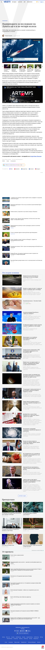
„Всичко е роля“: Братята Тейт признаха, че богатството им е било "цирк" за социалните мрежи (25, 219)
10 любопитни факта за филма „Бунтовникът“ (30, 514)
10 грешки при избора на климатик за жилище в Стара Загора (10, 530)
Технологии (4, 20)
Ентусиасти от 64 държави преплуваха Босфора (21, 576)
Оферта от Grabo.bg (26, 302)
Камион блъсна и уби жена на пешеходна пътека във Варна (30, 276)
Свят (25, 1)
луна (8, 160)
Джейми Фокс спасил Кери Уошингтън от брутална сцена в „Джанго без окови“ (31, 415)
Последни (14, 1)
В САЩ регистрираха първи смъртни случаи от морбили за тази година (32, 325)
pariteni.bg (11, 227)
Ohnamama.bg (9, 638)
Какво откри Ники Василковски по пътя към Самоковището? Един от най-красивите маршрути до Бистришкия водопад (26, 569)
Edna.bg (30, 638)
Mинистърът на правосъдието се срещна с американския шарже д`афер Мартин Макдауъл (31, 363)
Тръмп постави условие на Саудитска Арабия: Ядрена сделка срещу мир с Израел (31, 442)
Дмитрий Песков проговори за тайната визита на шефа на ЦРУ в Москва (31, 468)
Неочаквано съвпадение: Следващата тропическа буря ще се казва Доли (32, 430)
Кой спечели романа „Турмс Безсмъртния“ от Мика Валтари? (32, 546)
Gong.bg (12, 637)
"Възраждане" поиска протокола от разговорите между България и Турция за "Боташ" (32, 390)
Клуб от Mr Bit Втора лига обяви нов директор (20, 597)
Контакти (38, 642)
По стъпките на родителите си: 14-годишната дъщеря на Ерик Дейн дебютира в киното (25, 583)
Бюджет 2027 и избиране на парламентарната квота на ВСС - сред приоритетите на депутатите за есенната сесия (25, 618)
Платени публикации (32, 642)
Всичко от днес (22, 495)
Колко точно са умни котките (17, 555)
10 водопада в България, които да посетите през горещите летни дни (11, 514)
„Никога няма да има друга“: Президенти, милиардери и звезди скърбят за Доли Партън (31, 481)
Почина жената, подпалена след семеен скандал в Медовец (23, 211)
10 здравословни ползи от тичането (31, 529)
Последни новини (10, 273)
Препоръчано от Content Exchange (37, 550)
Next (42, 68)
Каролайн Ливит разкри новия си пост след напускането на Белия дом (26, 260)
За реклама (11, 642)
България (20, 1)
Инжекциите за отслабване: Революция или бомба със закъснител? (30, 338)
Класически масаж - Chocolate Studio (32, 301)
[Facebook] (22, 643)
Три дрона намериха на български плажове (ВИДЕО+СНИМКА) (24, 610)
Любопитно (29, 1)
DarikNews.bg (18, 637)
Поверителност (24, 642)
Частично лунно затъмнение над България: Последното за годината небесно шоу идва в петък (31, 376)
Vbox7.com (8, 637)
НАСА (4, 160)
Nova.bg (23, 637)
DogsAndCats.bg (29, 637)
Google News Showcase (35, 156)
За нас (6, 642)
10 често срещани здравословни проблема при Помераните (23, 232)
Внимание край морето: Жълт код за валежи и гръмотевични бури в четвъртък (25, 205)
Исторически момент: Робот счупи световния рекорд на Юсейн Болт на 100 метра (26, 247)
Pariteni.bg (26, 638)
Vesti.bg (7, 2)
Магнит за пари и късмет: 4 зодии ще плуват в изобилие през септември (32, 289)
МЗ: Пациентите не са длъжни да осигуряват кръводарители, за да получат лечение (31, 455)
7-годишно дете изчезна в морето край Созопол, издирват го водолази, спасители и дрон (26, 198)
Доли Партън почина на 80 (8, 545)
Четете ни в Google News (23, 633)
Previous (2, 68)
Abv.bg (3, 637)
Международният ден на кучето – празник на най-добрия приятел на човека (25, 562)
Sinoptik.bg (16, 638)
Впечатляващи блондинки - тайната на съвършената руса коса (24, 590)
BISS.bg (41, 637)
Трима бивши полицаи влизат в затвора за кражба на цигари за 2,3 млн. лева (32, 403)
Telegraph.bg (35, 638)
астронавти (13, 160)
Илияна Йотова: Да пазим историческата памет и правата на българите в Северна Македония (24, 254)
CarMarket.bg (36, 637)
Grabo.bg (20, 638)
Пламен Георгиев (8, 35)
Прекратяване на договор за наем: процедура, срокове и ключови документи (25, 226)
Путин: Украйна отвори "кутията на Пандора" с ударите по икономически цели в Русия (23, 240)
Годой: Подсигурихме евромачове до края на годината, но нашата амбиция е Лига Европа (25, 604)
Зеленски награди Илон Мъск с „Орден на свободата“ (31, 313)
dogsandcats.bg (12, 233)
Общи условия (16, 642)
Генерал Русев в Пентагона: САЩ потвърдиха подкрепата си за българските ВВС (31, 351)
